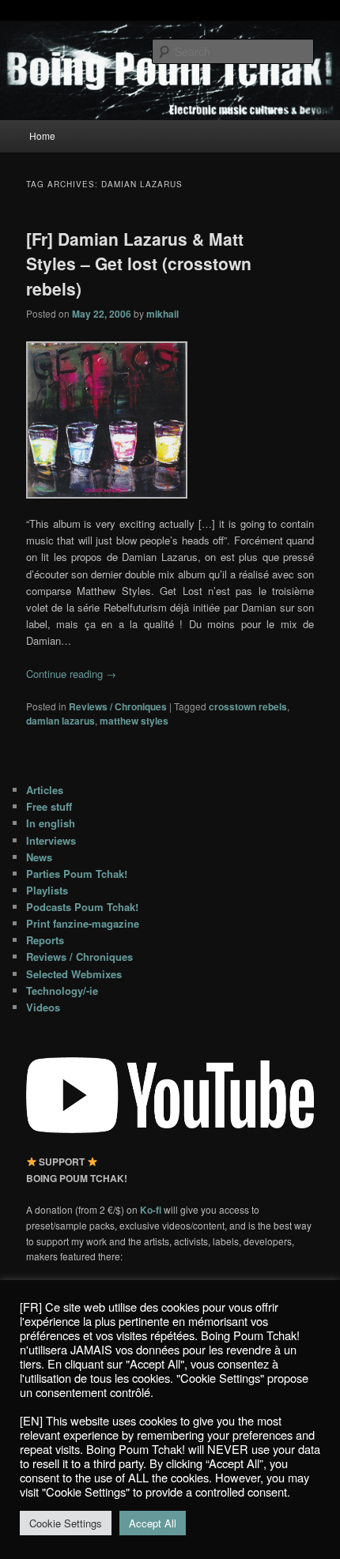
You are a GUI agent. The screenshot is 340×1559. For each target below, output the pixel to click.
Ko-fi (152, 1210)
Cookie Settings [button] (65, 1523)
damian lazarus (60, 721)
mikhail (162, 314)
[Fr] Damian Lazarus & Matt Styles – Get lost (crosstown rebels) (138, 263)
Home (42, 135)
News (39, 856)
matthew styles (134, 721)
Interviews (51, 840)
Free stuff (49, 806)
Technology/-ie (62, 990)
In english (50, 822)
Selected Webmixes (74, 973)
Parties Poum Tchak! (76, 873)
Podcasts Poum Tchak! (82, 906)
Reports (45, 939)
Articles (44, 789)
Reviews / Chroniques (118, 706)
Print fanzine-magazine (82, 923)
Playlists (47, 890)
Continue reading (71, 673)
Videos (43, 1007)
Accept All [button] (152, 1523)
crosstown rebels (248, 706)
